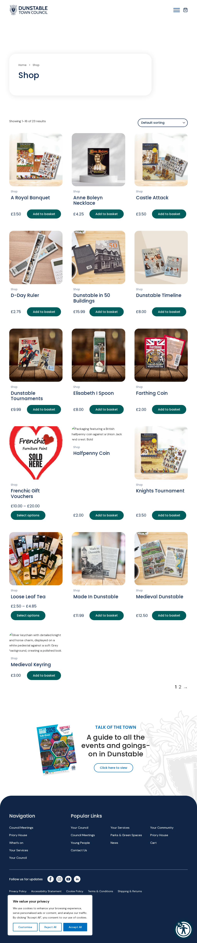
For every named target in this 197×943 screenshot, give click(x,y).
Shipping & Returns (130, 891)
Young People (80, 843)
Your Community (162, 828)
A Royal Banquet (30, 198)
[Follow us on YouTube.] (68, 879)
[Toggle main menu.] (176, 10)
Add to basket (44, 214)
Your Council (18, 858)
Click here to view (113, 768)
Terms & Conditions (100, 891)
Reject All (50, 927)
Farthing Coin (152, 393)
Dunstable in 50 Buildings (91, 298)
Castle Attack (152, 198)
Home (22, 65)
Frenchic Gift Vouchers (25, 494)
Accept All (75, 927)
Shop (14, 191)
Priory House (18, 835)
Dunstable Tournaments (27, 396)
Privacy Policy (18, 891)
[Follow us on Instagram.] (59, 879)
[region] (50, 915)
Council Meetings (21, 828)
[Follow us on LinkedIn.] (77, 879)
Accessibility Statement (46, 891)
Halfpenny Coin (91, 453)
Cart (153, 843)
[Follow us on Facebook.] (50, 879)
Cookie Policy (74, 891)
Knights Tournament (160, 491)
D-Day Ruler (25, 295)
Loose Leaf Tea (28, 596)
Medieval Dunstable (159, 596)
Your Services (18, 850)
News (114, 843)
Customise (25, 927)
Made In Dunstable (95, 596)
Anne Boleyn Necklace (88, 200)
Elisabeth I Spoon (93, 393)
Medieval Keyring (31, 664)
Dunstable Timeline (158, 295)
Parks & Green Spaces (126, 835)
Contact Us (79, 850)
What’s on (16, 843)
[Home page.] (28, 10)
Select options (28, 515)
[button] (183, 929)
